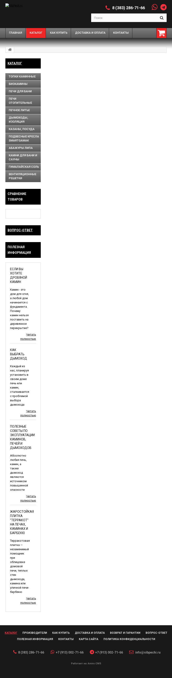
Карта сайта (88, 639)
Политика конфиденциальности (129, 639)
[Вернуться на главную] (10, 50)
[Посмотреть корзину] (161, 33)
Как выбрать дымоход (18, 354)
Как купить (61, 632)
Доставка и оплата (90, 632)
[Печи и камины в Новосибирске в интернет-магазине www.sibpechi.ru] (32, 5)
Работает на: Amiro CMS (86, 663)
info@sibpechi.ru (148, 652)
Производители (34, 632)
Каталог (15, 63)
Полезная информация (35, 639)
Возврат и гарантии (125, 632)
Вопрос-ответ (20, 230)
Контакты (66, 639)
